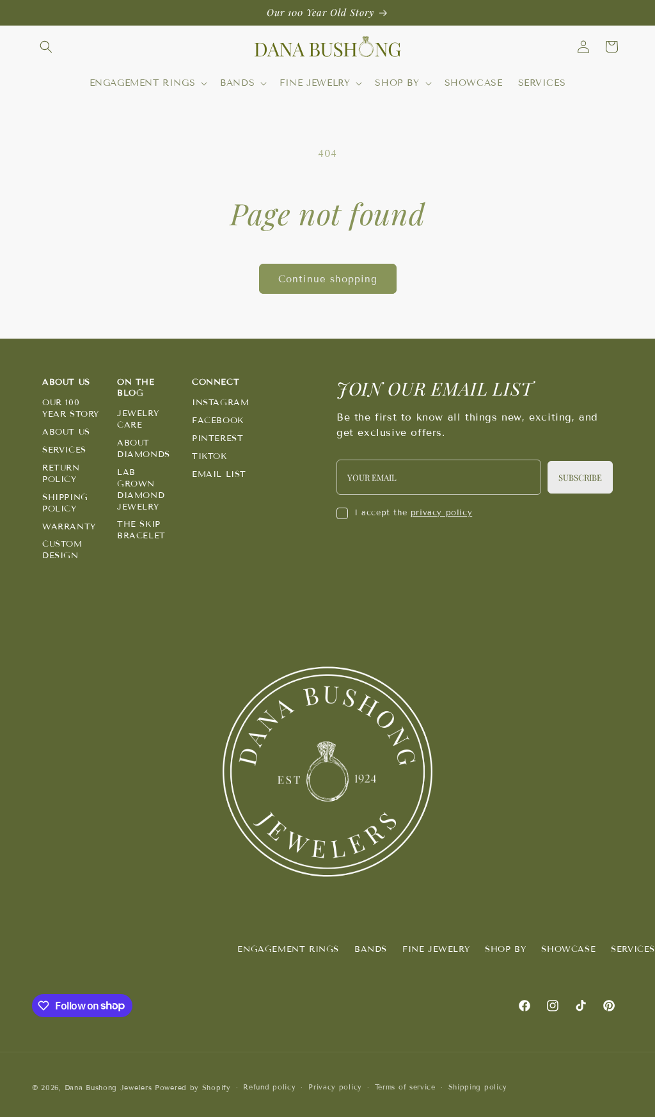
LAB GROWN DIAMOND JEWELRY (140, 489)
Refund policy (269, 1086)
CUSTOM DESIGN (62, 550)
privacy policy (441, 513)
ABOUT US (66, 432)
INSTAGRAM (220, 403)
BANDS (370, 949)
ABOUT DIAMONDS (143, 449)
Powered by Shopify (193, 1087)
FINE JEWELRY (436, 949)
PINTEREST (217, 438)
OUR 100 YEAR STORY (70, 408)
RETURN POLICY (61, 474)
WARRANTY (69, 527)
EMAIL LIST (219, 474)
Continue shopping (327, 279)
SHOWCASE (568, 949)
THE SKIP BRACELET (141, 530)
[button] (46, 47)
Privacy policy (335, 1086)
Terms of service (405, 1086)
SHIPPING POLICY (65, 503)
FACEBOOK (218, 420)
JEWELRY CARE (138, 419)
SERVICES (64, 450)
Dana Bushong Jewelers (110, 1087)
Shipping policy (478, 1086)
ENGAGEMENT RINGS (288, 949)
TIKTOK (209, 456)
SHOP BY (505, 949)
